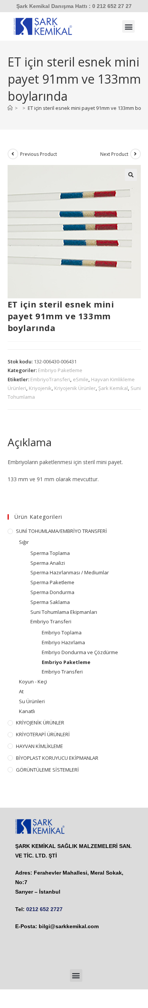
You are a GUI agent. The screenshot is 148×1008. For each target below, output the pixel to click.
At (21, 691)
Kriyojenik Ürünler (75, 388)
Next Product (114, 154)
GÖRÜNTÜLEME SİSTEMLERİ (47, 769)
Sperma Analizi (47, 562)
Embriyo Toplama (62, 632)
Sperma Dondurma (52, 592)
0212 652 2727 (44, 909)
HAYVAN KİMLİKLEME (39, 746)
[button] (128, 26)
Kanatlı (27, 711)
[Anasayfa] (10, 108)
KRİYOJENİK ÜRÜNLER (40, 722)
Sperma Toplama (50, 553)
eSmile (80, 379)
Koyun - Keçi (33, 681)
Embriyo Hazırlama (63, 642)
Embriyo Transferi (50, 621)
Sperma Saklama (50, 602)
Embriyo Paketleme (60, 370)
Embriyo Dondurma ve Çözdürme (80, 652)
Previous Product (38, 154)
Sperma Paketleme (52, 582)
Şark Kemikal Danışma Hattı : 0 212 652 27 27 (74, 6)
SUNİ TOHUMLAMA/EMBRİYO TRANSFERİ (61, 531)
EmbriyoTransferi (50, 379)
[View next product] (135, 154)
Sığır (24, 542)
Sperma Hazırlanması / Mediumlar (69, 572)
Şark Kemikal (113, 388)
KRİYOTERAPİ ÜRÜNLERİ (43, 734)
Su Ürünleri (32, 701)
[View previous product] (13, 154)
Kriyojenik (40, 388)
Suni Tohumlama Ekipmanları (63, 612)
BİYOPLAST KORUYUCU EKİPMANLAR (57, 757)
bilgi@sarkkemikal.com (69, 926)
